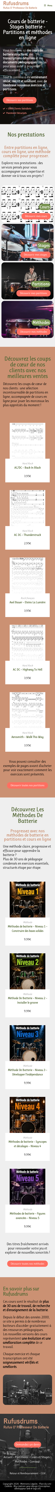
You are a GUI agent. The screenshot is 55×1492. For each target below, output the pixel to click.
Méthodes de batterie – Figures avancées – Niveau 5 (27, 1216)
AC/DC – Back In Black (27, 467)
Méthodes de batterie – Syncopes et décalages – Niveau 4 (28, 1144)
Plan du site (45, 1483)
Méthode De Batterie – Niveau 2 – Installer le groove (27, 1000)
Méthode (27, 922)
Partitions (21, 1457)
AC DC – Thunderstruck (27, 535)
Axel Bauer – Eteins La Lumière (27, 602)
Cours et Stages (40, 1457)
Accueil (8, 1457)
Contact (35, 1461)
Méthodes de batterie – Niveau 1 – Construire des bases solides (27, 929)
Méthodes (21, 1461)
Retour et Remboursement (24, 1473)
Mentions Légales (29, 1483)
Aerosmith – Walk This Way (27, 737)
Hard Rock (27, 463)
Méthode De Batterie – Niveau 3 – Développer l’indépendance (27, 1072)
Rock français (27, 598)
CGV (43, 1473)
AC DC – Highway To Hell (27, 669)
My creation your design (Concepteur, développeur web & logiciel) (32, 1487)
